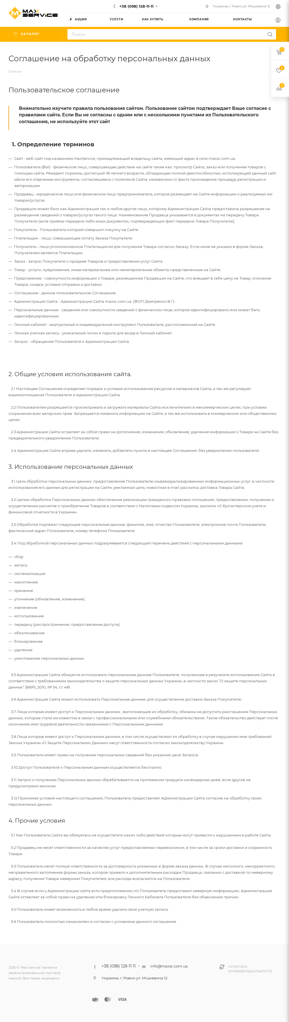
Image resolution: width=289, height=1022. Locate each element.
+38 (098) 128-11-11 (136, 6)
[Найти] (270, 34)
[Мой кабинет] (278, 20)
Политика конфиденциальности (250, 969)
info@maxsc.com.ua (169, 966)
